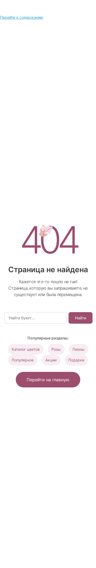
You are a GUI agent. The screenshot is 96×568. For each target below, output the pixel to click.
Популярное (23, 360)
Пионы (79, 349)
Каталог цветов (26, 349)
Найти (80, 318)
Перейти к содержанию (21, 17)
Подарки (76, 360)
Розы (56, 349)
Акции (51, 360)
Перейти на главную (48, 379)
